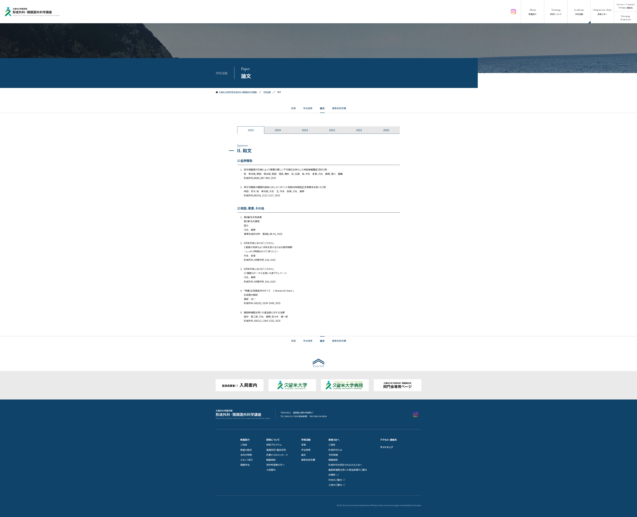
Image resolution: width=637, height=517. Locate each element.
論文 (322, 108)
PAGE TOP (318, 366)
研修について (273, 439)
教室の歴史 (246, 449)
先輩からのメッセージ (277, 454)
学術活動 (267, 92)
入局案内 (271, 469)
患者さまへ (334, 439)
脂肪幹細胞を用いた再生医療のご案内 (347, 469)
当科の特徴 (246, 454)
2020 (386, 130)
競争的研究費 (339, 108)
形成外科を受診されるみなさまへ (345, 464)
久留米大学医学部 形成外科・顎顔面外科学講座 (238, 92)
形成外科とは (335, 449)
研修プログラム (274, 444)
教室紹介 (245, 439)
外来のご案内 (335, 479)
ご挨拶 (243, 444)
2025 (251, 130)
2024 (278, 130)
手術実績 (333, 454)
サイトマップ (386, 447)
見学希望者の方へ (275, 464)
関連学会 (245, 464)
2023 (305, 130)
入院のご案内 (335, 484)
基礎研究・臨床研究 (276, 449)
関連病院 (271, 459)
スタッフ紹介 (246, 459)
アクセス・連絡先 (388, 439)
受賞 (293, 108)
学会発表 (308, 108)
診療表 (331, 474)
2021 (359, 130)
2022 (332, 130)
